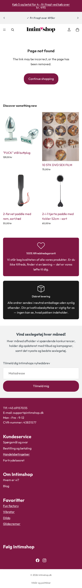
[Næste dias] (78, 18)
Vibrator (9, 512)
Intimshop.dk (45, 575)
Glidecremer (11, 524)
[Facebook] (37, 560)
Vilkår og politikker (41, 582)
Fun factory (11, 506)
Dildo (6, 518)
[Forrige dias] (4, 18)
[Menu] (4, 29)
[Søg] (12, 30)
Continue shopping (41, 79)
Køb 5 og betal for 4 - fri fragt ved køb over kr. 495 (41, 5)
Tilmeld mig (41, 386)
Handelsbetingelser (16, 454)
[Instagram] (44, 560)
